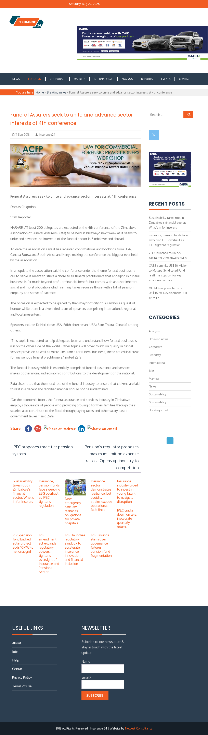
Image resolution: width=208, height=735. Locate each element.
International (103, 78)
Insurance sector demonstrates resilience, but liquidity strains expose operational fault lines (101, 495)
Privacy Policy (22, 677)
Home (40, 92)
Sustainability (157, 394)
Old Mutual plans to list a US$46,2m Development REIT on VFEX (168, 293)
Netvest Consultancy (138, 728)
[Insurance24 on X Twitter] (154, 135)
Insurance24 (47, 134)
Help (15, 660)
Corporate (57, 78)
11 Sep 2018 (22, 134)
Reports (147, 78)
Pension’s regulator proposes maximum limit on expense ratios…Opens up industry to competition (112, 457)
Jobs (152, 370)
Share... (17, 428)
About (16, 643)
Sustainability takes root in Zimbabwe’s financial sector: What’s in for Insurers (23, 491)
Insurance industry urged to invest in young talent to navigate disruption (127, 491)
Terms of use (22, 686)
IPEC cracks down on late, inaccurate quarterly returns (127, 518)
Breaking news (56, 92)
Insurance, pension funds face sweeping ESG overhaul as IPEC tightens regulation (49, 493)
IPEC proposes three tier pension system (42, 450)
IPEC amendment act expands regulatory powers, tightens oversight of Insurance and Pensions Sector (49, 553)
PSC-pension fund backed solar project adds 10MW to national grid (23, 543)
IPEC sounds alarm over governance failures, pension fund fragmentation (101, 545)
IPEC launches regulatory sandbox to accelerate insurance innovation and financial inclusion (75, 549)
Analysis (127, 78)
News (16, 78)
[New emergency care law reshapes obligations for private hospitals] (75, 495)
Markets (79, 78)
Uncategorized (158, 410)
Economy (34, 78)
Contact (185, 78)
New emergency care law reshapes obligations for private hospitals (73, 511)
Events (165, 78)
